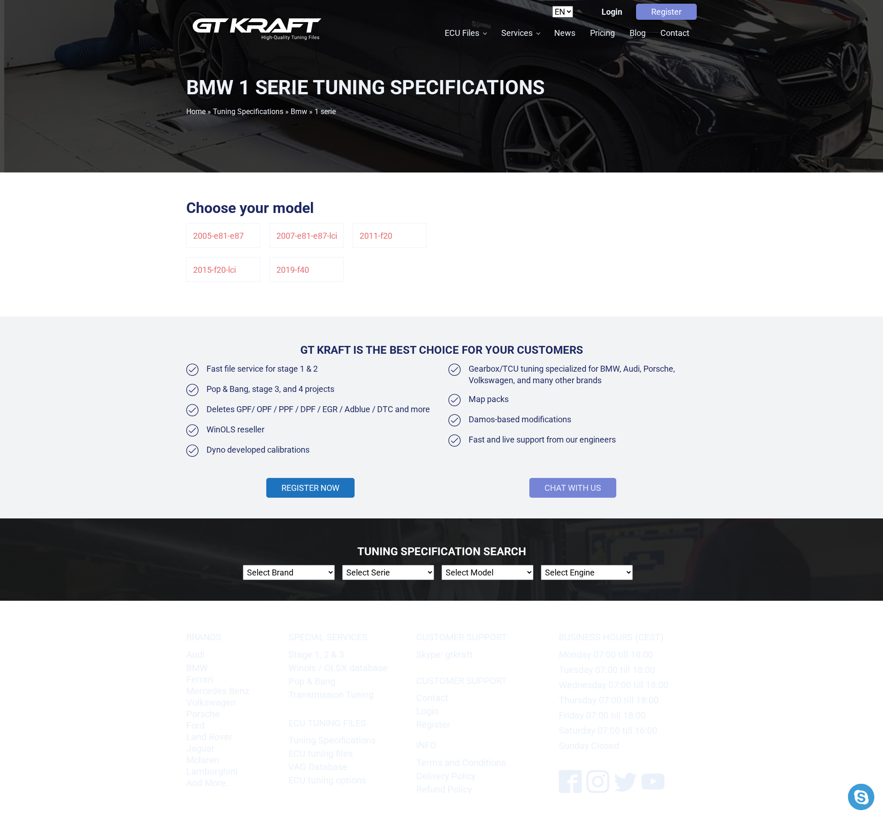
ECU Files (462, 33)
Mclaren (202, 759)
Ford (195, 725)
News (564, 33)
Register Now (310, 488)
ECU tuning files (320, 753)
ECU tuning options (327, 780)
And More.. (208, 782)
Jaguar (200, 748)
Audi (195, 654)
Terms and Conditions (461, 762)
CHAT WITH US (573, 488)
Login (612, 12)
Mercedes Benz (217, 690)
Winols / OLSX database (338, 667)
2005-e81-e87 (218, 236)
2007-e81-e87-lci (306, 236)
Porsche (203, 713)
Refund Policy (444, 789)
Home (196, 111)
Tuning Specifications (248, 111)
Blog (638, 33)
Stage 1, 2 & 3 (316, 654)
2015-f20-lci (214, 270)
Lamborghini (212, 771)
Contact (674, 33)
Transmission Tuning (330, 694)
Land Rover (209, 736)
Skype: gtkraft (444, 654)
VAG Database (318, 766)
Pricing (602, 33)
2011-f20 (376, 236)
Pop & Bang (311, 681)
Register (666, 12)
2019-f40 (292, 270)
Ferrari (199, 679)
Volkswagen (211, 702)
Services (517, 33)
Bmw (299, 111)
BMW (197, 667)
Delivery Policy (446, 776)
